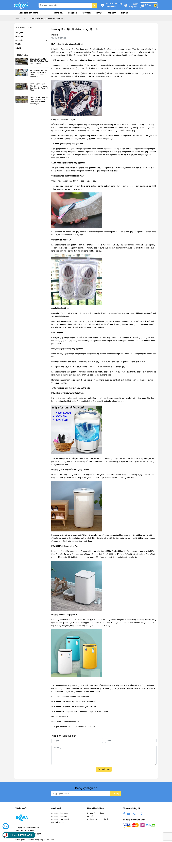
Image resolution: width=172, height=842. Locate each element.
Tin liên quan (22, 55)
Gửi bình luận (104, 769)
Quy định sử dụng (58, 822)
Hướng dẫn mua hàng (95, 813)
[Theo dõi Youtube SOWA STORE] (128, 814)
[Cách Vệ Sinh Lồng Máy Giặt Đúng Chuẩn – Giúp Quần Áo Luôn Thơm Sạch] (21, 99)
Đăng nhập (133, 7)
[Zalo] (6, 826)
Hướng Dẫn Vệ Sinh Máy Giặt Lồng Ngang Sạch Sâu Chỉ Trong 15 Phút (39, 87)
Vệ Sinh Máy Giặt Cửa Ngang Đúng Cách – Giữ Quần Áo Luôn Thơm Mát (38, 73)
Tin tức (99, 13)
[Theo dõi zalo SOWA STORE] (135, 814)
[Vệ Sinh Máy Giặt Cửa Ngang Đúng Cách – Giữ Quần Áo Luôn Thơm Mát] (21, 72)
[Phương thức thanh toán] (139, 825)
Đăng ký (115, 793)
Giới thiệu (86, 13)
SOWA (35, 840)
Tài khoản (133, 4)
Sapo (52, 840)
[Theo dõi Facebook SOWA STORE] (124, 814)
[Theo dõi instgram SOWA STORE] (141, 814)
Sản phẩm (72, 13)
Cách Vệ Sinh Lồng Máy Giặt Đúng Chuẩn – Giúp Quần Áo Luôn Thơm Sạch (39, 100)
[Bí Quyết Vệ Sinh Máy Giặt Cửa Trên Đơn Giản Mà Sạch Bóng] (21, 61)
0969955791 (111, 6)
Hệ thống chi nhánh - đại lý (97, 819)
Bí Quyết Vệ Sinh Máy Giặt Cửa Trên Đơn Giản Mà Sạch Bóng (39, 61)
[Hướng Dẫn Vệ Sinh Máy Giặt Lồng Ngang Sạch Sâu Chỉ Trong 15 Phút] (21, 86)
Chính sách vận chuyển (60, 819)
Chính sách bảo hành (59, 813)
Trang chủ (58, 13)
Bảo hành (112, 13)
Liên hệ (124, 13)
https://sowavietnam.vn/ (69, 722)
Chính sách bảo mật (59, 816)
